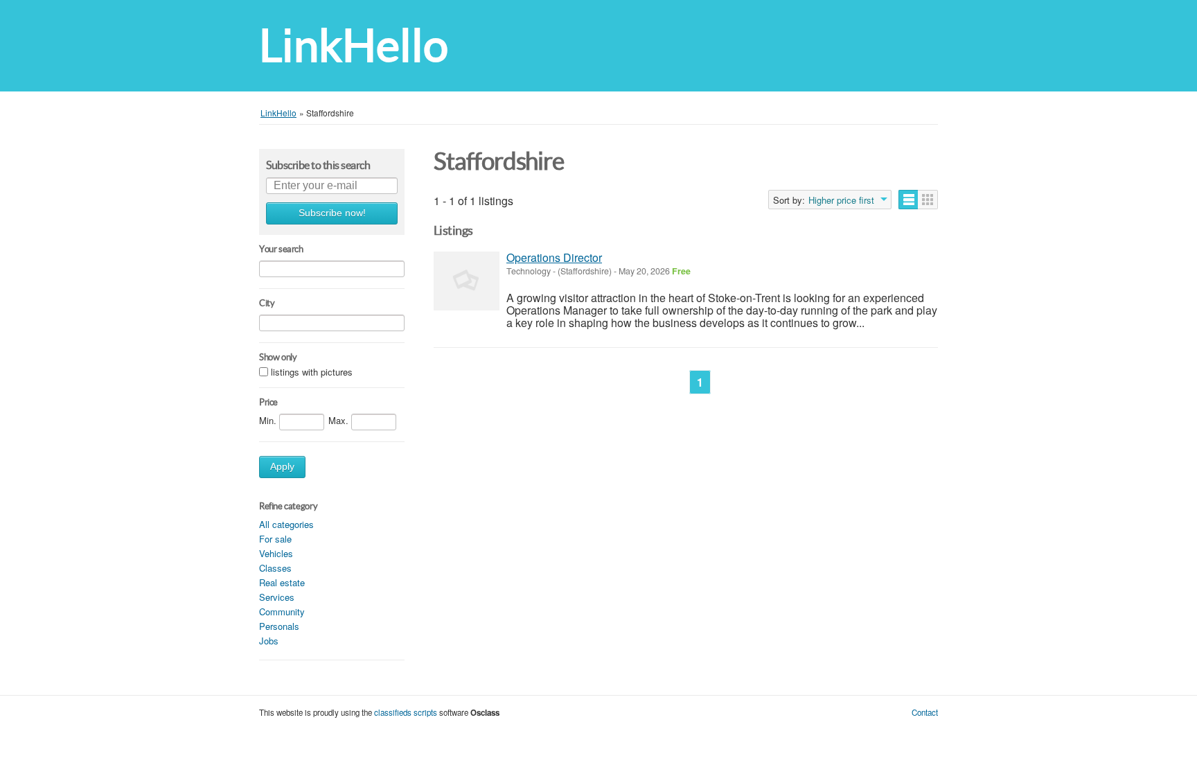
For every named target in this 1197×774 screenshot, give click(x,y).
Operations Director (554, 257)
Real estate (282, 582)
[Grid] (928, 199)
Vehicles (276, 553)
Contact (925, 712)
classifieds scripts (405, 712)
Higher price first (841, 200)
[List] (908, 199)
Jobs (268, 640)
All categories (286, 524)
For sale (275, 538)
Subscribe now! (332, 213)
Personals (279, 626)
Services (276, 597)
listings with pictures (312, 372)
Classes (275, 567)
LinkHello (353, 45)
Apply (282, 466)
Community (282, 611)
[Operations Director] (466, 281)
